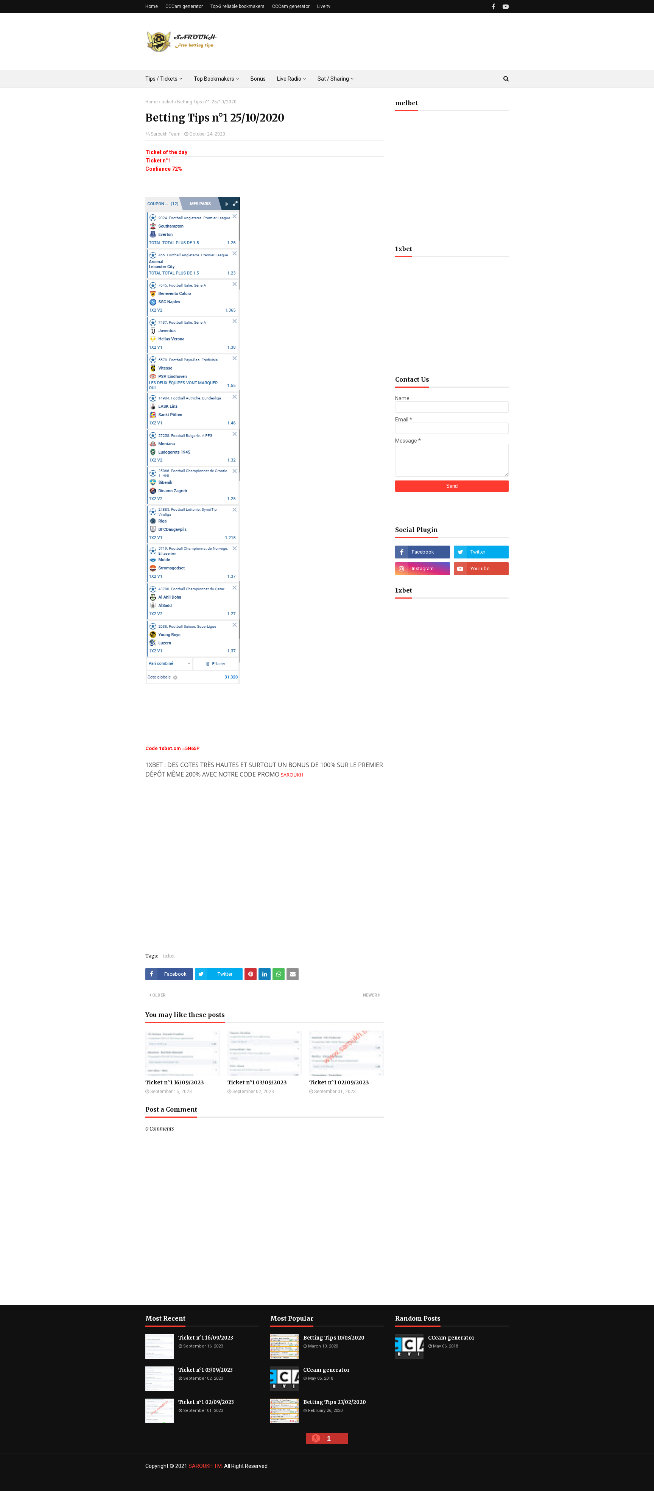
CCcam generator (326, 1370)
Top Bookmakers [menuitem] (214, 79)
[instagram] (422, 568)
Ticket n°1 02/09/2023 (339, 1082)
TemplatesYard (200, 1480)
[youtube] (505, 6)
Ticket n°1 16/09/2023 (174, 1082)
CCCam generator (184, 6)
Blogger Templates (269, 1480)
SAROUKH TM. (205, 1466)
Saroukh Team (166, 134)
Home (151, 6)
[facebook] (493, 6)
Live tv (323, 6)
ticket (167, 101)
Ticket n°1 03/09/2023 (257, 1082)
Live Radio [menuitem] (289, 79)
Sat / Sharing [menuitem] (333, 79)
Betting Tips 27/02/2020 (334, 1402)
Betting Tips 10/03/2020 (333, 1338)
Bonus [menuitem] (258, 79)
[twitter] (481, 552)
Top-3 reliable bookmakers (237, 6)
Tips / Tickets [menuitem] (161, 79)
